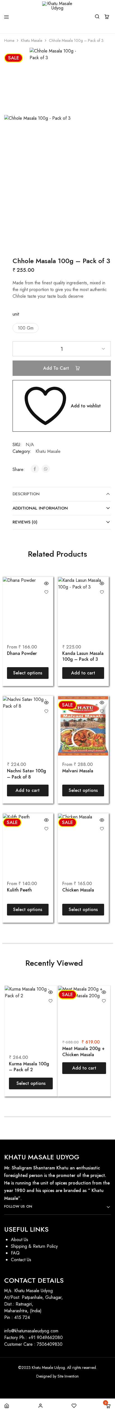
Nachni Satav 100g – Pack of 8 (26, 774)
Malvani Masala (77, 771)
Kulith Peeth (19, 890)
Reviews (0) (25, 522)
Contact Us (21, 1259)
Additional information (40, 508)
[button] (26, 328)
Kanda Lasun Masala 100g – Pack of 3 (83, 656)
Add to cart (56, 368)
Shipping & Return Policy (34, 1246)
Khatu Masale (31, 40)
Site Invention (68, 1376)
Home (9, 40)
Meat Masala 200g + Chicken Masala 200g (83, 1052)
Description (26, 494)
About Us (19, 1239)
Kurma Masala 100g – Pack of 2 (29, 1067)
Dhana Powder (22, 653)
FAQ (15, 1253)
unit (16, 314)
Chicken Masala (78, 890)
